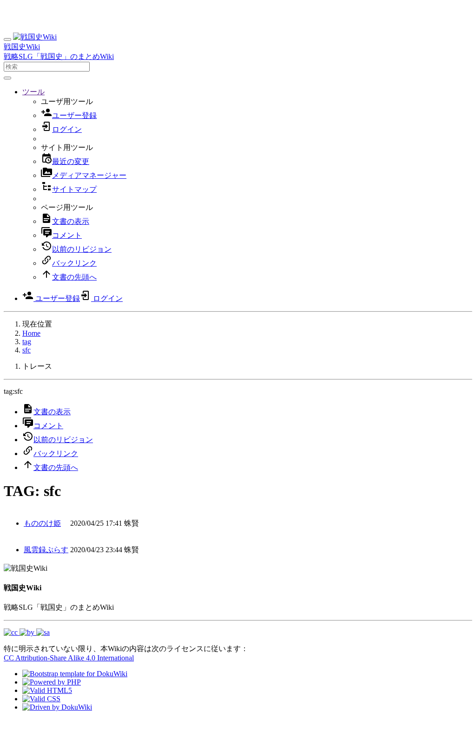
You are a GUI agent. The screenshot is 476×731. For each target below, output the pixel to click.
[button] (33, 92)
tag (26, 342)
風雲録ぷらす (46, 550)
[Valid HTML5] (47, 690)
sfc (26, 350)
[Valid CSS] (41, 699)
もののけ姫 (42, 523)
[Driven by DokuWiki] (57, 707)
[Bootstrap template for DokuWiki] (74, 674)
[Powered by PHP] (51, 682)
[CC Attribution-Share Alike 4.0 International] (27, 632)
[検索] (7, 78)
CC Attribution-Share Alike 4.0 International (69, 658)
